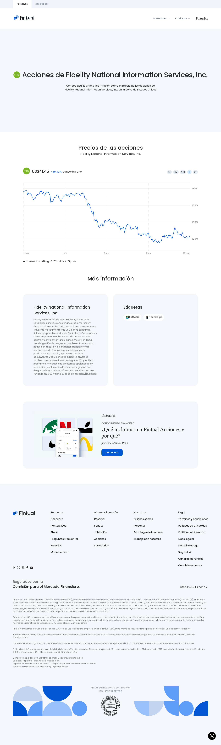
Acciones (100, 539)
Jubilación (100, 532)
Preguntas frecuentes (64, 539)
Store (54, 532)
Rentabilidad (58, 526)
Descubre (57, 519)
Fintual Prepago (188, 545)
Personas (139, 526)
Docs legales (186, 539)
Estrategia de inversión (148, 532)
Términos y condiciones (193, 519)
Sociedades (101, 545)
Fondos (98, 526)
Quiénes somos (143, 519)
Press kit (56, 545)
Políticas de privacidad (192, 526)
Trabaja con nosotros (147, 539)
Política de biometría (191, 532)
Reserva (99, 519)
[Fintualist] (202, 18)
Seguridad (184, 552)
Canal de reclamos (190, 565)
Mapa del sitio (59, 552)
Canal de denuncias (190, 559)
